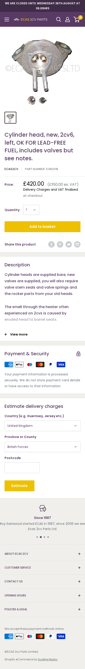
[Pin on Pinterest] (60, 244)
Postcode (13, 458)
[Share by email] (77, 244)
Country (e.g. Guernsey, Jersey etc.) (34, 416)
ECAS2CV (11, 169)
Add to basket (42, 226)
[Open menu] (7, 19)
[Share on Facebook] (51, 244)
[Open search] (58, 19)
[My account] (67, 19)
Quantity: (12, 210)
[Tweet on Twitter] (69, 244)
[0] (77, 19)
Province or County (20, 437)
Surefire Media (47, 659)
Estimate (19, 485)
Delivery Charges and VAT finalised (50, 189)
